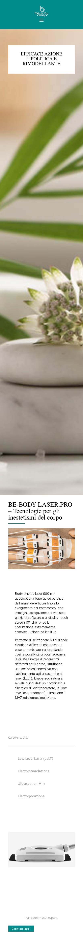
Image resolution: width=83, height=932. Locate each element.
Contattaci (21, 929)
